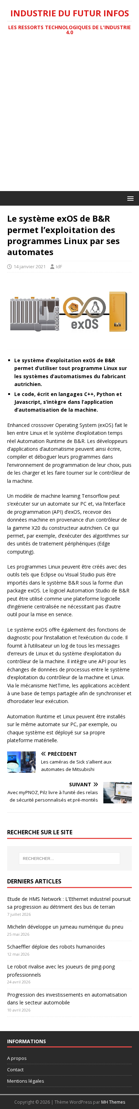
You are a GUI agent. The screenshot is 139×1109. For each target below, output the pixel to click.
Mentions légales (25, 1081)
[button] (129, 198)
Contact (15, 1069)
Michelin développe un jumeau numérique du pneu (65, 926)
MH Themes (113, 1102)
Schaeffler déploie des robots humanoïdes (56, 946)
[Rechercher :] (70, 858)
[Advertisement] (69, 118)
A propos (17, 1058)
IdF (59, 266)
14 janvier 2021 (30, 266)
